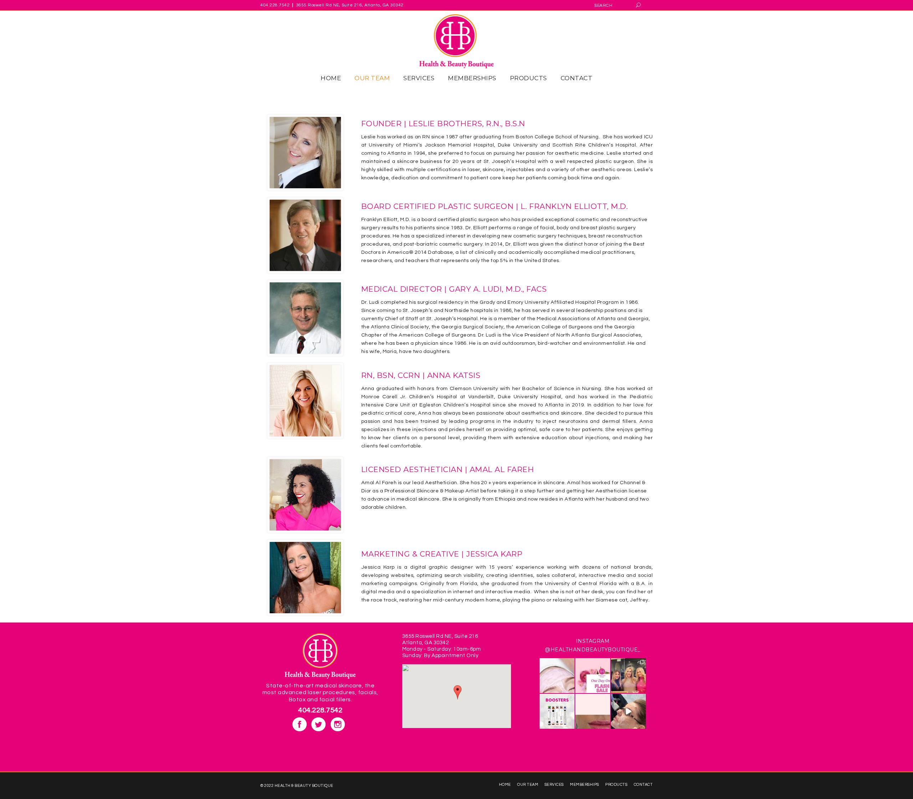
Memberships (584, 785)
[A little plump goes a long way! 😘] (592, 711)
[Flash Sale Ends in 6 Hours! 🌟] (557, 675)
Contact (643, 785)
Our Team (527, 785)
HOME (505, 785)
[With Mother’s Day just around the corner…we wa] (628, 675)
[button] (457, 692)
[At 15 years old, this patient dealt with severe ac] (628, 711)
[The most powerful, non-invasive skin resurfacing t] (557, 711)
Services (554, 785)
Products (616, 785)
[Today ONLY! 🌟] (592, 675)
